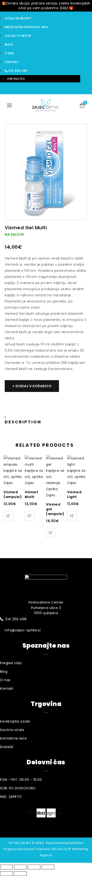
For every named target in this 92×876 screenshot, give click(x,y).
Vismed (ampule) (13, 494)
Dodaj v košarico (33, 386)
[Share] (20, 867)
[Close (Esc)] (6, 867)
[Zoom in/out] (48, 867)
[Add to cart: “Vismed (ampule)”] (8, 515)
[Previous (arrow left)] (6, 873)
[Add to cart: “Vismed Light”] (72, 515)
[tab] (25, 420)
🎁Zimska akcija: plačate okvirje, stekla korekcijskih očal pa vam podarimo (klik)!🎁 (46, 5)
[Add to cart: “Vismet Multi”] (29, 515)
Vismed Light (74, 494)
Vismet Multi (31, 494)
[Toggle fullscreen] (34, 867)
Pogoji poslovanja (18, 849)
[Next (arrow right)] (20, 873)
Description (23, 422)
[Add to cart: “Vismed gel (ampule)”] (50, 532)
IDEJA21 (58, 849)
